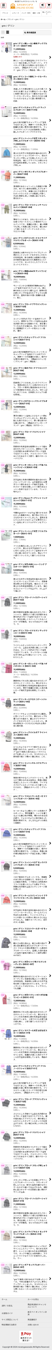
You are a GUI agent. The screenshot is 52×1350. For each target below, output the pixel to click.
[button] (3, 5)
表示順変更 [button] (31, 33)
